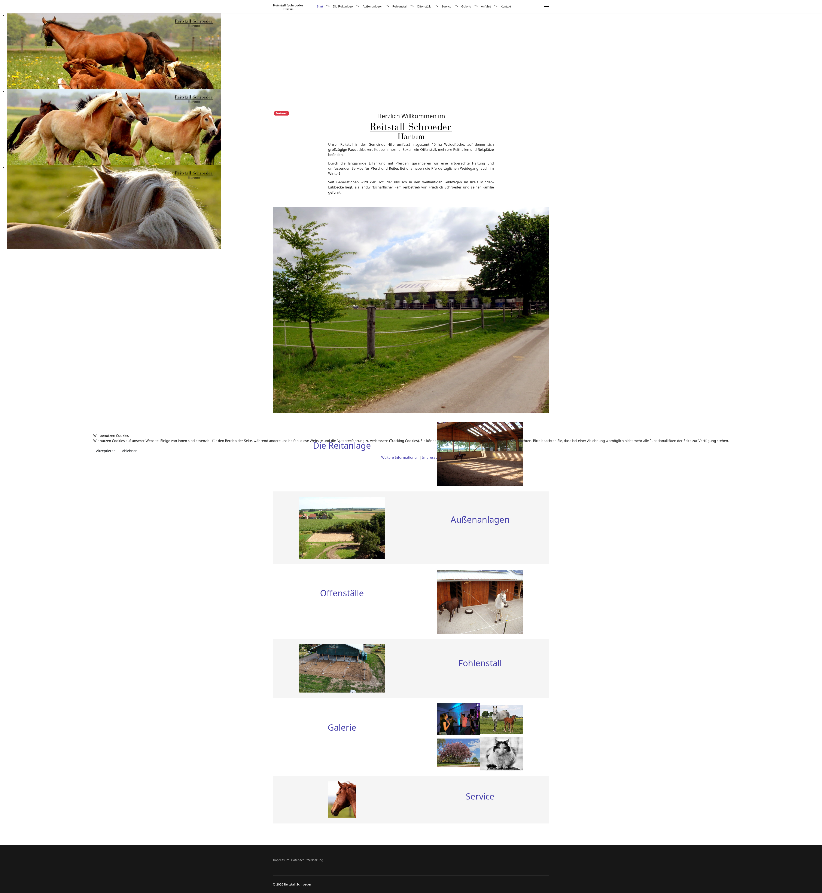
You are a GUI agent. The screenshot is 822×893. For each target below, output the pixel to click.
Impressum (431, 457)
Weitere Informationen (399, 457)
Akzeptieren (106, 450)
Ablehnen (129, 450)
